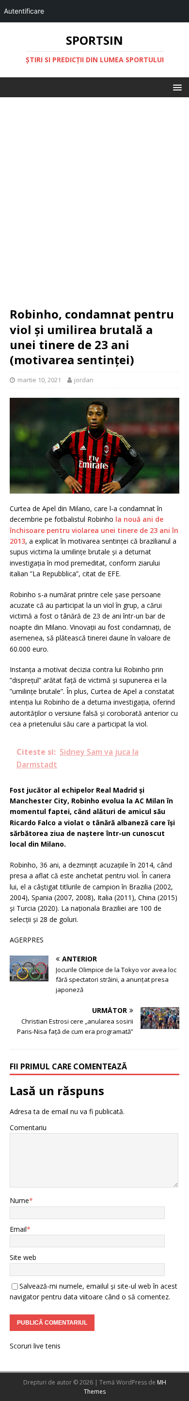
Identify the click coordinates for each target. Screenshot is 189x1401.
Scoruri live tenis (35, 1345)
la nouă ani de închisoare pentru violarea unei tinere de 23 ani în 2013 (94, 530)
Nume (19, 1200)
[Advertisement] (94, 206)
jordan (84, 379)
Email (18, 1229)
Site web (23, 1257)
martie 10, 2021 (39, 379)
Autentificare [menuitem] (24, 11)
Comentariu (28, 1127)
